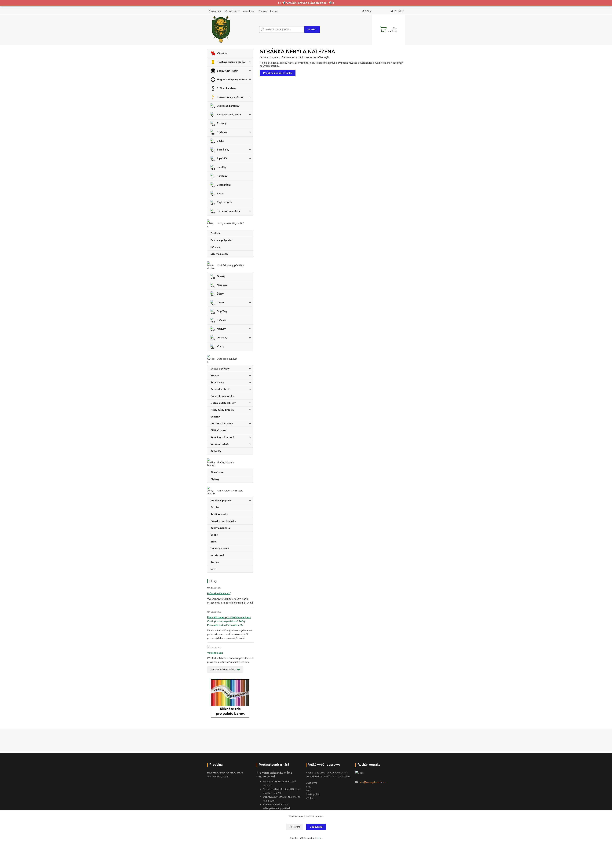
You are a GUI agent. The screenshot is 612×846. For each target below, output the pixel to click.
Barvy (220, 193)
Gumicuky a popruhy (222, 396)
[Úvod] (232, 29)
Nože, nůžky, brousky (222, 409)
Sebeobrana (218, 382)
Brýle (214, 541)
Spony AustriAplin (227, 70)
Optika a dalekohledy (223, 403)
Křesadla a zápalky (222, 423)
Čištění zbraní (218, 430)
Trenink (215, 375)
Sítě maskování (219, 254)
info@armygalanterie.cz (372, 782)
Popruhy (221, 123)
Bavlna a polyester (222, 240)
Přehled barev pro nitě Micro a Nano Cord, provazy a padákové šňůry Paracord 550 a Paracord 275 (229, 621)
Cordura (215, 233)
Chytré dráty (224, 202)
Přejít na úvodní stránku (277, 73)
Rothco (215, 562)
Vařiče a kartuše (220, 444)
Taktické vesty (219, 514)
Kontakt (273, 11)
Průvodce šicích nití (218, 593)
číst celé (248, 602)
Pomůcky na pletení (228, 211)
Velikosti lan (215, 653)
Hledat (312, 29)
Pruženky (222, 132)
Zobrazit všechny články (223, 669)
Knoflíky (221, 167)
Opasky (221, 276)
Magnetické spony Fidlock (232, 79)
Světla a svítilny (220, 368)
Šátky (220, 293)
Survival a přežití (220, 389)
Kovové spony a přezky (230, 97)
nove (213, 569)
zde (319, 838)
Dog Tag (222, 311)
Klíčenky (221, 320)
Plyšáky (215, 479)
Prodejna (263, 11)
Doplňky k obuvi (220, 548)
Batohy (215, 507)
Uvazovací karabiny (228, 105)
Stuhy (220, 141)
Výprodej (222, 53)
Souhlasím (316, 827)
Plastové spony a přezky (231, 62)
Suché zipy (223, 149)
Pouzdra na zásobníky (223, 521)
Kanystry (216, 451)
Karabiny (222, 176)
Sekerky (215, 416)
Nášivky (221, 328)
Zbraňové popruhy (221, 500)
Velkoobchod (249, 11)
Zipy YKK (222, 158)
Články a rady (214, 11)
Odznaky (222, 337)
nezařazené (217, 555)
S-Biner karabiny (226, 88)
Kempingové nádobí (222, 437)
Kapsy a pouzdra (220, 528)
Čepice (221, 302)
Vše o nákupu (231, 11)
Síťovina (215, 247)
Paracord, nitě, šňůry (229, 114)
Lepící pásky (224, 184)
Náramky (222, 285)
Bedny (214, 534)
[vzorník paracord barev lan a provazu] (230, 698)
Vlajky (220, 346)
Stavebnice (217, 472)
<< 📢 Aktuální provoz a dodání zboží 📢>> (306, 3)
